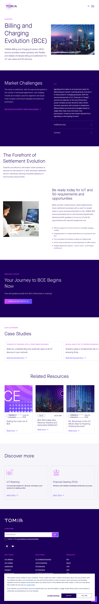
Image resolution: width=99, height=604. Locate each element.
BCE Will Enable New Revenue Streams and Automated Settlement (47, 422)
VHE (67, 566)
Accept (69, 595)
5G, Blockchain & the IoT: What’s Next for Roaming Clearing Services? (79, 423)
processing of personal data (27, 539)
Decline (84, 595)
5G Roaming (40, 566)
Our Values (9, 563)
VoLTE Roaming (41, 563)
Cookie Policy (30, 585)
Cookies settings (53, 596)
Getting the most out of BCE (17, 422)
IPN (67, 559)
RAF (67, 573)
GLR (67, 570)
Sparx (68, 563)
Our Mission (9, 559)
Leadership (9, 566)
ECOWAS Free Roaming (44, 573)
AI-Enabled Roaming (43, 559)
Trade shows (9, 573)
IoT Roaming (40, 570)
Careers (8, 570)
